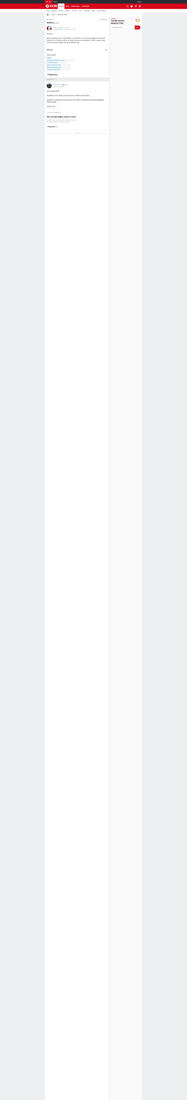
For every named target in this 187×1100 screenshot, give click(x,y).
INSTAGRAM (87, 11)
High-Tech (48, 2)
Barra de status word (54, 67)
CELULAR (61, 11)
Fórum (61, 6)
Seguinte (102, 19)
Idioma (139, 2)
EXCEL (80, 11)
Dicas (67, 6)
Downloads (75, 6)
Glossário (85, 6)
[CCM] (51, 6)
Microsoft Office (62, 14)
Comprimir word (52, 62)
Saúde (55, 2)
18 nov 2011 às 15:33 (69, 29)
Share (51, 50)
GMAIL (93, 11)
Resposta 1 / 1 (51, 79)
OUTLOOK (74, 11)
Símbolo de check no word (56, 60)
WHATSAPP (54, 11)
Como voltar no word (54, 65)
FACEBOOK (67, 11)
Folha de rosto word (53, 69)
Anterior (51, 19)
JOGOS (47, 11)
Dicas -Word (70, 60)
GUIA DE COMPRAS (101, 11)
